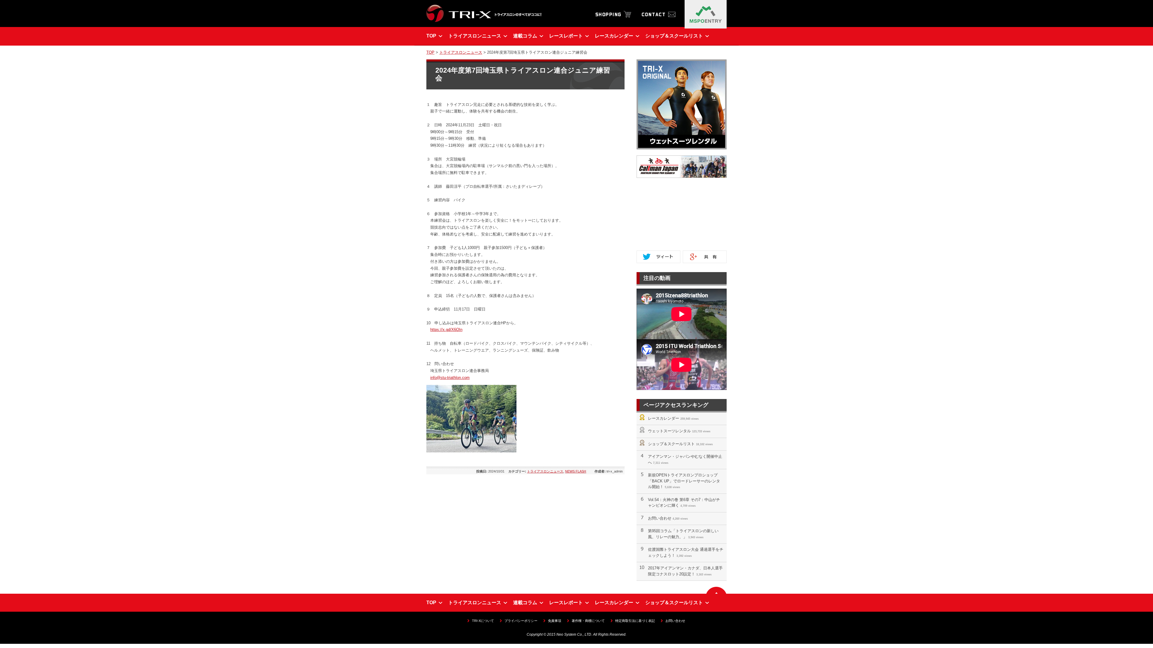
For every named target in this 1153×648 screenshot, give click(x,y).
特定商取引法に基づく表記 (635, 620)
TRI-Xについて (483, 620)
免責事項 (554, 620)
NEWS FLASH (575, 471)
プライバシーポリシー (520, 620)
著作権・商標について (588, 620)
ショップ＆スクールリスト (671, 444)
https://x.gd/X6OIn (446, 329)
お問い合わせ (659, 518)
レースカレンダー (663, 418)
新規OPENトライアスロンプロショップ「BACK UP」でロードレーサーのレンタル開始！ (684, 481)
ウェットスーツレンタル (669, 431)
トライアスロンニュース (460, 52)
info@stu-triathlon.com (450, 377)
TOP (430, 52)
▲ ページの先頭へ (716, 590)
